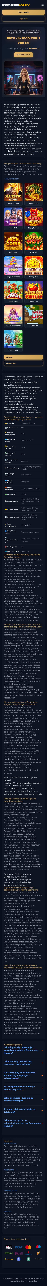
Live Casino (11, 363)
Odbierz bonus (23, 55)
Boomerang (16, 4)
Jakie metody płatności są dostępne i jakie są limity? (17, 1062)
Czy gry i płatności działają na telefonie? (19, 1110)
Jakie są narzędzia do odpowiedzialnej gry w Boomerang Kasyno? (22, 1123)
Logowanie (23, 19)
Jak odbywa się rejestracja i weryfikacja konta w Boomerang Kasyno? (21, 1050)
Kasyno (9, 357)
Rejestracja (23, 12)
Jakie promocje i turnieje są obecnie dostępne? (18, 1099)
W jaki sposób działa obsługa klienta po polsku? (19, 1088)
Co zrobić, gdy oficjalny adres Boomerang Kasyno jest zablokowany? (19, 1075)
